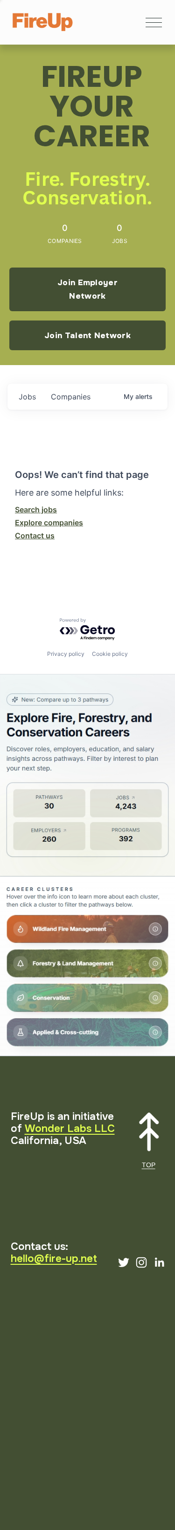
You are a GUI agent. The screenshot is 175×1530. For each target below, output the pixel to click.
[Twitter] (123, 1262)
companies (71, 396)
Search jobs (36, 509)
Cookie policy (110, 653)
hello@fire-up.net (54, 1259)
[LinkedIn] (159, 1262)
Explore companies (49, 522)
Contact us (35, 535)
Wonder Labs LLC (70, 1129)
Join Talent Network (87, 335)
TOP (148, 1165)
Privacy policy (65, 653)
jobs (27, 396)
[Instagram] (141, 1262)
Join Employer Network (87, 289)
